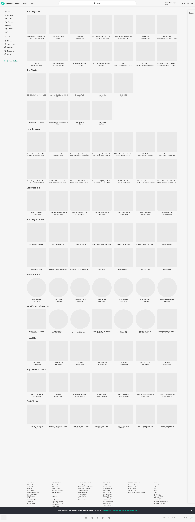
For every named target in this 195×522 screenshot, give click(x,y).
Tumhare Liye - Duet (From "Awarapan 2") (102, 154)
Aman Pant (150, 155)
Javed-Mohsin (142, 155)
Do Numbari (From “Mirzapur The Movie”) (80, 154)
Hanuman (80, 36)
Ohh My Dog (145, 154)
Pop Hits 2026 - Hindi (102, 212)
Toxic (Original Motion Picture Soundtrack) (102, 36)
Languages (170, 3)
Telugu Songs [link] (107, 492)
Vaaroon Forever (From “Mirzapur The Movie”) (36, 154)
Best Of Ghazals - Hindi (167, 394)
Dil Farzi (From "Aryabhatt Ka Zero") (167, 181)
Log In (183, 3)
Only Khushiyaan (123, 394)
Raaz (123, 63)
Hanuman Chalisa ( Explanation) (80, 269)
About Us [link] (156, 485)
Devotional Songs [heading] (84, 482)
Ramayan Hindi (167, 244)
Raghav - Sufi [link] (132, 487)
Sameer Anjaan (118, 65)
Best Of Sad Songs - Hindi (145, 394)
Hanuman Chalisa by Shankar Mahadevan (167, 63)
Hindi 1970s (123, 95)
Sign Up (190, 3)
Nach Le (167, 362)
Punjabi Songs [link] (107, 487)
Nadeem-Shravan (128, 65)
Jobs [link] (155, 490)
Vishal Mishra (98, 38)
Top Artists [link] (55, 505)
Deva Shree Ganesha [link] (84, 488)
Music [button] (17, 3)
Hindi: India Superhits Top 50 (36, 95)
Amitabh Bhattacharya (147, 65)
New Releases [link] (56, 499)
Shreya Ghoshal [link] (31, 500)
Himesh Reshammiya (58, 65)
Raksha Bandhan (58, 63)
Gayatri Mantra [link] (82, 492)
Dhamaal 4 (167, 154)
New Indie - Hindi (145, 362)
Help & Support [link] (158, 498)
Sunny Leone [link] (56, 488)
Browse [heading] (55, 496)
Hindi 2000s (80, 122)
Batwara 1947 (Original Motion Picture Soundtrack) (102, 181)
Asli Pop (80, 362)
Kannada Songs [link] (107, 494)
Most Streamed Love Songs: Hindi (58, 122)
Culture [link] (156, 487)
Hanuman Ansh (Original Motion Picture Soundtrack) (36, 36)
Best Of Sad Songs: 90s (145, 426)
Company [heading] (157, 482)
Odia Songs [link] (106, 500)
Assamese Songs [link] (108, 505)
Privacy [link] (161, 496)
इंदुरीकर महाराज (167, 269)
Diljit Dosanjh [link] (31, 496)
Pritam (148, 38)
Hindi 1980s (102, 122)
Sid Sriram (123, 331)
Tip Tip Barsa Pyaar (58, 244)
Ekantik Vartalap (36, 269)
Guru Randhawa (172, 155)
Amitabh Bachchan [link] (57, 490)
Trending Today (80, 95)
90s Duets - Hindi (123, 426)
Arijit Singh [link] (30, 487)
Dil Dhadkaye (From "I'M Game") (123, 154)
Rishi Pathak (40, 38)
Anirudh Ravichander (142, 183)
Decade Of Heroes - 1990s (80, 426)
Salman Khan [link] (56, 485)
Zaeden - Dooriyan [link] (134, 485)
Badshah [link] (29, 488)
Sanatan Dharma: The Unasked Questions (145, 244)
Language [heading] (106, 482)
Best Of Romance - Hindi (80, 212)
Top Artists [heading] (31, 482)
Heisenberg (151, 183)
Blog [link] (155, 488)
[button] (171, 3)
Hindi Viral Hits (102, 362)
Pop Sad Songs (102, 394)
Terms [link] (156, 496)
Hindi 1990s (102, 95)
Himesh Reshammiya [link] (33, 492)
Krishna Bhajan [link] (82, 485)
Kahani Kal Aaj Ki (123, 269)
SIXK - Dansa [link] (132, 488)
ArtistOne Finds (145, 212)
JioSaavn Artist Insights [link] (161, 501)
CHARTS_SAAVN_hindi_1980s (102, 331)
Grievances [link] (157, 500)
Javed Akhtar (106, 183)
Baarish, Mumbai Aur (123, 244)
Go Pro (33, 3)
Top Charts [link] (55, 506)
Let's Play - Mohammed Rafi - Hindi (102, 63)
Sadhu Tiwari (33, 38)
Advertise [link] (157, 494)
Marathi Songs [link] (107, 498)
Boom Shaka (167, 36)
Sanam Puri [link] (30, 501)
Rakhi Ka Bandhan (36, 212)
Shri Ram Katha (145, 269)
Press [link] (155, 492)
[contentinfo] (101, 496)
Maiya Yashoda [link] (82, 498)
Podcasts (25, 3)
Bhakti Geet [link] (81, 500)
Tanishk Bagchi (162, 155)
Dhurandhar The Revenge (123, 36)
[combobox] (97, 3)
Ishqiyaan (124, 362)
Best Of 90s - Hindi (124, 212)
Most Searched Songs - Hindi (58, 95)
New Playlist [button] (13, 61)
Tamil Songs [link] (106, 490)
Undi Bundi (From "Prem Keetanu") (58, 181)
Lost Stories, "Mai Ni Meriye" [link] (136, 492)
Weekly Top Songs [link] (57, 503)
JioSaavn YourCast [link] (159, 503)
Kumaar (127, 183)
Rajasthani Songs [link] (108, 501)
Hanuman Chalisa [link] (83, 490)
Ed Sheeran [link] (30, 498)
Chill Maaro (58, 394)
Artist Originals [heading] (134, 482)
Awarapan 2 (145, 36)
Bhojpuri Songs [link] (107, 488)
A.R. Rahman (97, 183)
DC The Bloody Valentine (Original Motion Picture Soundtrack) (145, 181)
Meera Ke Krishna (58, 36)
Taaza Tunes (37, 362)
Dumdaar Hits (58, 362)
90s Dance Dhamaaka (167, 426)
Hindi (166, 4)
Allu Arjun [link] (55, 487)
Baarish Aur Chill (167, 212)
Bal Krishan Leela (80, 244)
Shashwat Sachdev (123, 38)
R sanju (58, 38)
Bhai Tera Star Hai (123, 181)
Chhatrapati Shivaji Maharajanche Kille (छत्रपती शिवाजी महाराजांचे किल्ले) (102, 244)
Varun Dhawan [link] (56, 492)
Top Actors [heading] (56, 482)
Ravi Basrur (106, 38)
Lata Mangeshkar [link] (32, 494)
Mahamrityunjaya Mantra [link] (85, 487)
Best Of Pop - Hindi (36, 394)
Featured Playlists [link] (57, 501)
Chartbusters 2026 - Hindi (58, 212)
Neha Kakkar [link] (30, 485)
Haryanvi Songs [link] (107, 503)
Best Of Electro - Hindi (80, 63)
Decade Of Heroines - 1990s (58, 426)
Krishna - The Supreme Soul (58, 269)
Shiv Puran (101, 269)
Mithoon (143, 38)
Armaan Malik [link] (31, 503)
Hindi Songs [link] (106, 485)
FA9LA (37, 63)
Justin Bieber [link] (30, 490)
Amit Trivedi (121, 183)
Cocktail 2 (145, 63)
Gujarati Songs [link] (107, 496)
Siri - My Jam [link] (132, 490)
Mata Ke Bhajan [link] (82, 494)
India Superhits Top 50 (36, 122)
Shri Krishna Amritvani (36, 244)
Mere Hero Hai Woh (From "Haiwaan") (80, 181)
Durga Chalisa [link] (82, 496)
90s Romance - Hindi (101, 426)
